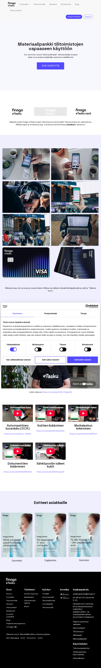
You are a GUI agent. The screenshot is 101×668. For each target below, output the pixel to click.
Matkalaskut (29, 597)
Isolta (40, 638)
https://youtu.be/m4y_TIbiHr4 (17, 434)
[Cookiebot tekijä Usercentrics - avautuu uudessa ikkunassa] (87, 306)
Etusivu (9, 594)
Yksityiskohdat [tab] (50, 313)
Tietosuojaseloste (81, 648)
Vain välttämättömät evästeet (18, 360)
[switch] (38, 349)
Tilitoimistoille (39, 4)
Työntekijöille (47, 604)
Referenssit (66, 4)
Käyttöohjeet (79, 628)
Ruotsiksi (84, 560)
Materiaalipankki (80, 639)
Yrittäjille (45, 594)
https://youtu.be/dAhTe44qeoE (50, 472)
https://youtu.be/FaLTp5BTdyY (83, 434)
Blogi (77, 4)
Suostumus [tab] (18, 313)
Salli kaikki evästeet (82, 360)
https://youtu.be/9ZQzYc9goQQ (57, 392)
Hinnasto (53, 4)
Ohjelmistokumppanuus (15, 623)
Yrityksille (10, 597)
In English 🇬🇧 (11, 627)
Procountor (31, 638)
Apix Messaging (12, 638)
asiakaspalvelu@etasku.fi (84, 594)
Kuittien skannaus (31, 594)
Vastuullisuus (78, 658)
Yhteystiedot (16, 10)
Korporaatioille (48, 597)
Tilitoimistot (78, 632)
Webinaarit (77, 635)
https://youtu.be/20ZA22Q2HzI (50, 431)
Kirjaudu (88, 17)
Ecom (23, 638)
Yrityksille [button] (23, 4)
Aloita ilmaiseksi (74, 17)
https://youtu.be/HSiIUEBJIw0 (18, 472)
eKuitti (26, 606)
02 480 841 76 (78, 598)
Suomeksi (17, 561)
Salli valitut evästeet (50, 360)
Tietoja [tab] (83, 313)
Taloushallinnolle (48, 600)
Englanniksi (50, 560)
